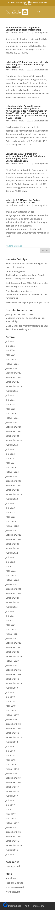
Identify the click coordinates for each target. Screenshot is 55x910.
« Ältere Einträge (14, 245)
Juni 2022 (10, 561)
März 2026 (11, 359)
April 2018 (11, 759)
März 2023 (11, 521)
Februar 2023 (12, 525)
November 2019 (13, 674)
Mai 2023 (10, 512)
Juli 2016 (10, 854)
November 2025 (13, 377)
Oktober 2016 (12, 840)
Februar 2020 (12, 660)
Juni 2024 (10, 453)
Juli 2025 (10, 395)
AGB (27, 905)
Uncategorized (41, 32)
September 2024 (14, 440)
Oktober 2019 (12, 678)
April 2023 (11, 516)
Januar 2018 (11, 773)
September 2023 (14, 494)
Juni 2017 (10, 804)
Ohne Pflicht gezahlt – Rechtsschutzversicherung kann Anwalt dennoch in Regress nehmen (25, 275)
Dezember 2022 (13, 534)
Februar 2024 (12, 471)
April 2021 (11, 624)
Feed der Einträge (14, 882)
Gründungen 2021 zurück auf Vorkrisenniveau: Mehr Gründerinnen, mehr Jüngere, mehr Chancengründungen (25, 157)
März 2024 (11, 467)
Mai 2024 (10, 458)
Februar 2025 (12, 417)
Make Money (12, 325)
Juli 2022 (10, 557)
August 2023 (12, 498)
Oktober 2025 (12, 381)
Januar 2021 (11, 638)
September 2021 (14, 602)
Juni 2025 (10, 399)
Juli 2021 (10, 611)
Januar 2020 (11, 665)
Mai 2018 (10, 755)
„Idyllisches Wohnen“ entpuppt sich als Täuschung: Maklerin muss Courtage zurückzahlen (27, 64)
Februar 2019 (12, 714)
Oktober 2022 (12, 543)
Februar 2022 (12, 579)
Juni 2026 (10, 345)
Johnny (9, 314)
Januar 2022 (11, 584)
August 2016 (12, 849)
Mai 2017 (10, 809)
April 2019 (11, 705)
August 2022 (12, 552)
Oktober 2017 (12, 786)
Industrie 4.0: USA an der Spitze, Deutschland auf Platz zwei (23, 201)
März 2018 (11, 764)
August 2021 (12, 606)
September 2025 (14, 386)
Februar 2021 (12, 633)
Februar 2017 (12, 822)
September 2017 (14, 791)
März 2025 (11, 413)
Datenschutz (14, 905)
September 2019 (14, 683)
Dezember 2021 (13, 588)
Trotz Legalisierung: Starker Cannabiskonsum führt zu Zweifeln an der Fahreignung (26, 294)
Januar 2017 (11, 827)
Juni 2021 (10, 615)
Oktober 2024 (12, 435)
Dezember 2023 (13, 480)
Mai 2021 (10, 620)
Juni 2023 (10, 507)
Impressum (38, 905)
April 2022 (11, 570)
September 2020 (14, 656)
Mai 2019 (10, 701)
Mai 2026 (10, 350)
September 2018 (14, 737)
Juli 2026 (10, 341)
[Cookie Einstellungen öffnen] (5, 906)
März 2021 (11, 629)
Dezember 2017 (13, 777)
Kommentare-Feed (15, 887)
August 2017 (12, 795)
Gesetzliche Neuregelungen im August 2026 (27, 302)
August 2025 (12, 390)
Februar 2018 (12, 769)
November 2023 (13, 485)
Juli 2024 (10, 449)
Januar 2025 (11, 422)
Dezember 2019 (13, 669)
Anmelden (11, 878)
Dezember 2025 (13, 372)
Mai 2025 (10, 404)
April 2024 (11, 462)
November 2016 (13, 836)
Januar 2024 (11, 476)
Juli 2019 (10, 692)
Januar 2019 (11, 719)
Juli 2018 (10, 746)
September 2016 (14, 845)
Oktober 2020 (12, 651)
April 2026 (11, 354)
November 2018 (13, 728)
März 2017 (11, 818)
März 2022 (11, 575)
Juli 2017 (10, 800)
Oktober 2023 (12, 489)
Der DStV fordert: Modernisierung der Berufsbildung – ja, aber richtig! (25, 318)
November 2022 (13, 539)
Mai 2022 (10, 566)
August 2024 (12, 444)
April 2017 (11, 814)
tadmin (13, 32)
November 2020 (13, 647)
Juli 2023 (10, 503)
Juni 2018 (10, 750)
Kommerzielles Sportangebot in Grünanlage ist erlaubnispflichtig (23, 28)
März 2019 (11, 710)
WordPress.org (13, 891)
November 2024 (13, 431)
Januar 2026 (11, 368)
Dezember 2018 (13, 724)
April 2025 (11, 408)
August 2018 (12, 741)
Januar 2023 (11, 530)
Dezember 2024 (13, 426)
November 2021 (13, 593)
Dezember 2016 (13, 832)
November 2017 (13, 782)
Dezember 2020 (13, 642)
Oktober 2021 (12, 597)
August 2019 (12, 687)
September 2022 (14, 548)
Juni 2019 (10, 696)
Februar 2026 (12, 363)
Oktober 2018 (12, 732)
